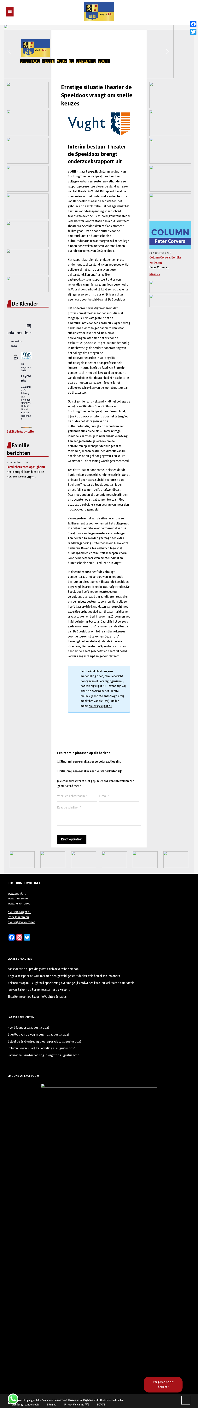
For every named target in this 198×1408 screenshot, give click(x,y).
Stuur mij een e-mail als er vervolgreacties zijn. (90, 761)
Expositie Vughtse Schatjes (49, 997)
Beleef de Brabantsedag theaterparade (33, 1041)
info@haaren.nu (18, 917)
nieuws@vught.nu (100, 706)
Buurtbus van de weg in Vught (27, 1034)
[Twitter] (193, 32)
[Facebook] (193, 24)
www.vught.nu (17, 893)
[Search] (16, 12)
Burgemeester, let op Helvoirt (51, 990)
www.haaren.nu (18, 898)
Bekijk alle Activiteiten (21, 431)
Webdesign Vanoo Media (25, 1404)
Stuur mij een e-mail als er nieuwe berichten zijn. (91, 771)
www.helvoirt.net (19, 903)
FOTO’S (101, 1404)
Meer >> (154, 274)
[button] (10, 51)
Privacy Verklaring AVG (76, 1404)
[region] (99, 51)
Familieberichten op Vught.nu (26, 467)
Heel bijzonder (17, 1027)
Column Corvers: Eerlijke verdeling (30, 1048)
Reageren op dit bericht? (163, 1384)
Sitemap (51, 1404)
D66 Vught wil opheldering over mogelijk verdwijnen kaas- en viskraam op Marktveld (80, 983)
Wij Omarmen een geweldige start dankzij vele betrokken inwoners (77, 976)
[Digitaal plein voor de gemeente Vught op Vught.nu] (99, 11)
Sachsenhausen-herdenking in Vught (31, 1055)
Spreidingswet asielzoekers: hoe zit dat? (53, 969)
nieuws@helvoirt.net (21, 922)
